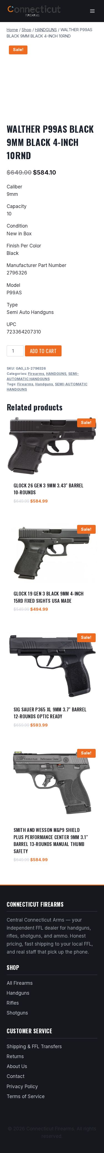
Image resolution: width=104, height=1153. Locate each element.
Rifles (13, 1003)
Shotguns (17, 1013)
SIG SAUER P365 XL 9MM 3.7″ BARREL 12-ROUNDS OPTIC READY (50, 713)
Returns (15, 1056)
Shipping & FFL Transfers (34, 1046)
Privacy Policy (22, 1086)
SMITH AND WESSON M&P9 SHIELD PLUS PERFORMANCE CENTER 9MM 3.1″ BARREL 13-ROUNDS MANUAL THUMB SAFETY (51, 840)
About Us (17, 1066)
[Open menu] (92, 11)
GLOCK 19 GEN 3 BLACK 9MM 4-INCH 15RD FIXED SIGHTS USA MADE (49, 597)
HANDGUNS (56, 374)
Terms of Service (26, 1096)
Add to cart (43, 350)
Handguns (44, 384)
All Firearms (20, 983)
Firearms (36, 374)
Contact (15, 1076)
